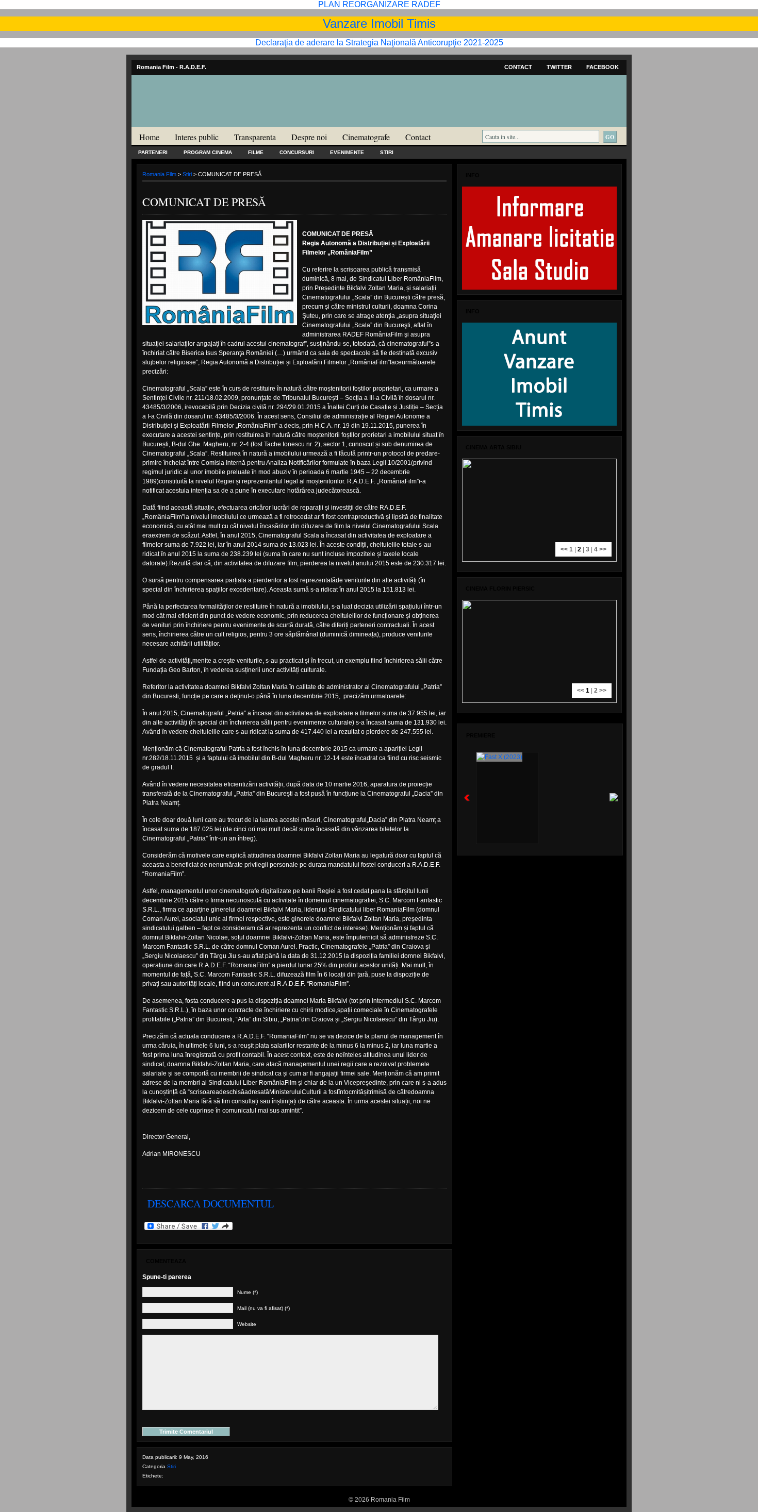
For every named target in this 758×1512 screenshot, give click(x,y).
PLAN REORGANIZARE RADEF (379, 4)
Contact (518, 67)
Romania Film (211, 121)
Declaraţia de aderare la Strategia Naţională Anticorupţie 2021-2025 (379, 42)
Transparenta (255, 136)
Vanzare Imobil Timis (379, 23)
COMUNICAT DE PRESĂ (204, 201)
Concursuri (296, 152)
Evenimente (347, 152)
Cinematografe (366, 136)
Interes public (197, 136)
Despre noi (309, 136)
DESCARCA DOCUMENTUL (210, 1204)
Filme (255, 152)
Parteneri (153, 152)
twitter (559, 67)
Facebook (602, 67)
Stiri (386, 152)
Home (149, 136)
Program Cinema (208, 152)
